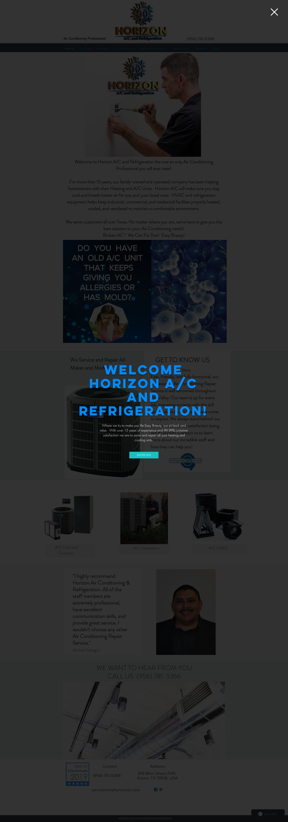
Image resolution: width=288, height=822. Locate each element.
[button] (274, 12)
